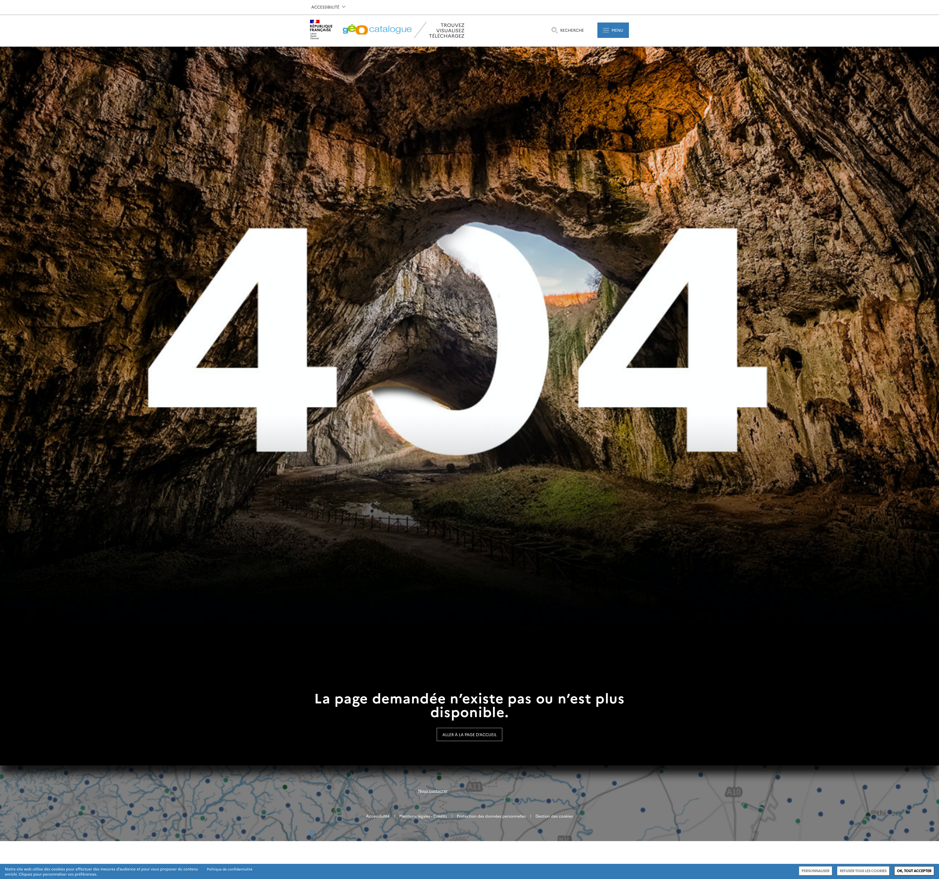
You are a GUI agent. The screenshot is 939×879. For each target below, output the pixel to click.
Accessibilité (325, 7)
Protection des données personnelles (491, 816)
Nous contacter (432, 790)
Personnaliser (815, 871)
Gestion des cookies (554, 816)
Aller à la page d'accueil (469, 734)
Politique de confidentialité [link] (229, 869)
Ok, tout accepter (914, 871)
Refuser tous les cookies (863, 871)
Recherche (572, 30)
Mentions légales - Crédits (423, 816)
